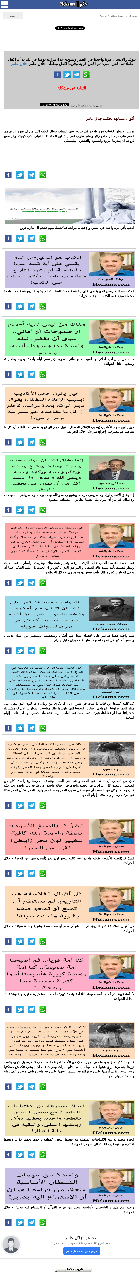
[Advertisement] (70, 40)
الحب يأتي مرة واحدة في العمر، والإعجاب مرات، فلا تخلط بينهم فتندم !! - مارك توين (77, 227)
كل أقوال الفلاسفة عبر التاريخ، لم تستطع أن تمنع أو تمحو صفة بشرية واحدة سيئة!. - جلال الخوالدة (69, 928)
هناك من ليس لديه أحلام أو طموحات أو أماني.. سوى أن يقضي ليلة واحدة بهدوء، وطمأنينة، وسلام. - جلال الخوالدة (69, 361)
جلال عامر (19, 63)
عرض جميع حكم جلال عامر (82, 1251)
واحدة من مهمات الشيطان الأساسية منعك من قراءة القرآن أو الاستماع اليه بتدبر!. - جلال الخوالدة (69, 1209)
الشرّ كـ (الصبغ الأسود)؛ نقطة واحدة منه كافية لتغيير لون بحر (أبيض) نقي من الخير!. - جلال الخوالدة (69, 860)
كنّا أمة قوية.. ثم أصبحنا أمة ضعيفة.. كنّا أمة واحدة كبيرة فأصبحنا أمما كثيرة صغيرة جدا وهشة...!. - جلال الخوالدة (69, 996)
